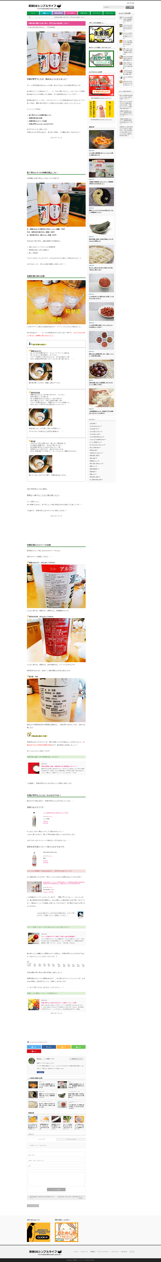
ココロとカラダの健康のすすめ (97, 439)
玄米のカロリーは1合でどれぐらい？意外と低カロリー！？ (127, 83)
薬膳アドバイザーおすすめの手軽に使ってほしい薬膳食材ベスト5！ (47, 1095)
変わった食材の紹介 (94, 447)
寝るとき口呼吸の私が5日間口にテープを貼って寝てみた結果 (126, 97)
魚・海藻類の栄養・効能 (74, 1091)
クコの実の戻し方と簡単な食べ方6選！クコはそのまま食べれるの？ (76, 1106)
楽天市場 (45, 823)
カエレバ (50, 816)
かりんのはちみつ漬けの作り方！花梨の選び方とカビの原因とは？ (32, 1127)
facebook (133, 3)
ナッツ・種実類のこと (95, 442)
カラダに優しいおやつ (73, 1101)
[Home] (29, 17)
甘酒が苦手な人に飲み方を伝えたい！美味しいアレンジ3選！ (59, 1002)
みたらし (39, 1058)
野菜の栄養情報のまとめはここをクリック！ (101, 98)
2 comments (52, 27)
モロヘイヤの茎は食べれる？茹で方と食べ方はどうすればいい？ (67, 1127)
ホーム (33, 13)
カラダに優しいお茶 (94, 434)
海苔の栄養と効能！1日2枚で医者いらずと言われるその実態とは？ (76, 1095)
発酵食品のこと (93, 460)
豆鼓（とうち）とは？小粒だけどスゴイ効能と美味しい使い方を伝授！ (126, 103)
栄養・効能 (92, 458)
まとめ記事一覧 (93, 428)
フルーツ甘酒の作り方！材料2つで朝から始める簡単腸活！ (58, 936)
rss (128, 3)
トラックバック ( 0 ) (71, 1139)
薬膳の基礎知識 (58, 13)
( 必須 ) (31, 1155)
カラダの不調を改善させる (96, 436)
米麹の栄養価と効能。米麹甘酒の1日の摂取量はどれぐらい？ (59, 766)
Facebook (40, 1072)
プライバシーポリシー (103, 1251)
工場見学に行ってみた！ (95, 452)
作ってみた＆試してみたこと (37, 27)
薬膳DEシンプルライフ (79, 1260)
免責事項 (93, 1251)
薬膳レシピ (41, 1081)
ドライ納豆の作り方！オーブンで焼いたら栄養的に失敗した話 (79, 1127)
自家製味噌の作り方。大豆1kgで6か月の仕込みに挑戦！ (44, 1127)
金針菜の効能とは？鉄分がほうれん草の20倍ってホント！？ (42, 1197)
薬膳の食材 (41, 1091)
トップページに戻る (33, 1205)
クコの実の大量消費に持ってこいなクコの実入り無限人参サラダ (47, 1085)
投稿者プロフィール (77, 1059)
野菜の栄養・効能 (94, 476)
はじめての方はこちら (95, 426)
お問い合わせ (83, 13)
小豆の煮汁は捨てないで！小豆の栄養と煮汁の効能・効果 (127, 72)
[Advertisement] (56, 152)
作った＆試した (71, 13)
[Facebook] (133, 1252)
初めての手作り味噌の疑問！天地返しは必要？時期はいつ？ (127, 58)
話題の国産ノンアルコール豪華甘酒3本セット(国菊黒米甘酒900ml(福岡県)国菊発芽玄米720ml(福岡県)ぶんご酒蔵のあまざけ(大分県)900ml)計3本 (64, 882)
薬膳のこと (46, 13)
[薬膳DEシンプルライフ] (45, 10)
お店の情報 (92, 423)
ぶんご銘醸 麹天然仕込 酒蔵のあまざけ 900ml (55, 812)
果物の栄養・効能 (94, 455)
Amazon (45, 821)
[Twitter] (131, 1252)
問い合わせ (124, 1251)
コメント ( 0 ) (41, 1139)
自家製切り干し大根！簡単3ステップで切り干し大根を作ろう (56, 1127)
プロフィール (109, 13)
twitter (131, 3)
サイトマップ (96, 13)
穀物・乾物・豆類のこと (95, 463)
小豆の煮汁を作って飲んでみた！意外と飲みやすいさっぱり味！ (70, 1197)
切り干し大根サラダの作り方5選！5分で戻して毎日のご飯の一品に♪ (47, 1105)
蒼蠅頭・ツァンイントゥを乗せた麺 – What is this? (126, 106)
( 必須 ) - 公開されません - (36, 1160)
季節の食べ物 (93, 450)
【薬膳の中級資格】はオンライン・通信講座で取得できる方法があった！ (76, 1085)
